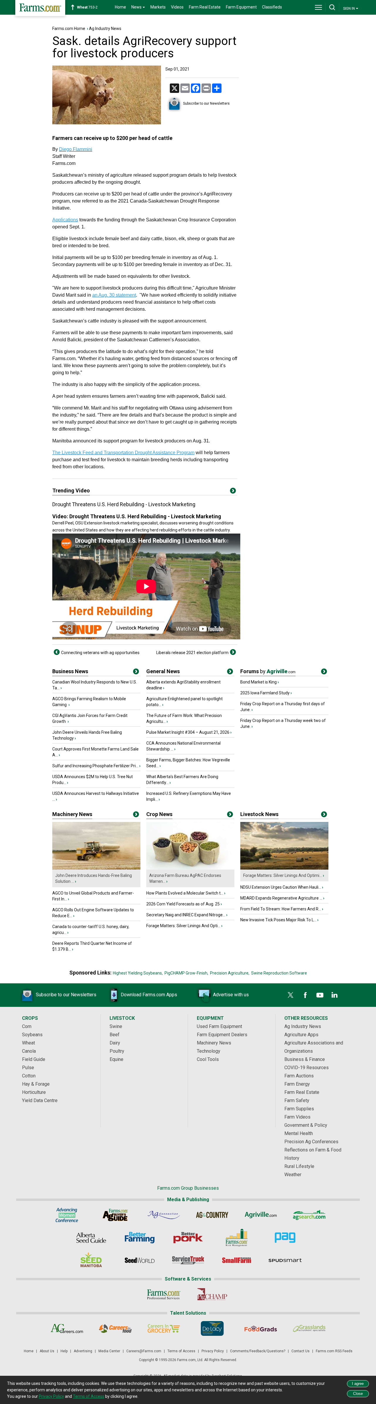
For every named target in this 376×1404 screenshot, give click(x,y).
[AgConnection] (163, 1215)
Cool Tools (208, 1059)
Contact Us (300, 1351)
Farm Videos (297, 1117)
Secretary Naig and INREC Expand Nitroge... (185, 914)
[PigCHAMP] (212, 1294)
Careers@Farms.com (143, 1351)
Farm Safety (296, 1100)
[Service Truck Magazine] (188, 1260)
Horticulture (34, 1092)
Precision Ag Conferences (311, 1141)
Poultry (117, 1051)
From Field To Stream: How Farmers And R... (280, 909)
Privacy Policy (213, 1351)
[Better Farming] (139, 1237)
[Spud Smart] (285, 1260)
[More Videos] (233, 491)
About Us (47, 1351)
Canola (29, 1051)
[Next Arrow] (233, 652)
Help (64, 1351)
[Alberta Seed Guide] (91, 1237)
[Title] (136, 672)
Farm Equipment (241, 7)
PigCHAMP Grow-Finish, (186, 973)
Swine (116, 1026)
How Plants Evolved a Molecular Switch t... (184, 893)
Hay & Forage (36, 1084)
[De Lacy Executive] (212, 1328)
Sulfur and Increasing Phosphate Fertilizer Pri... (95, 765)
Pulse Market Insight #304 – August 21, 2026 (187, 732)
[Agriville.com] (260, 1215)
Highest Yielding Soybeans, (138, 973)
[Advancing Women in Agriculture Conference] (66, 1215)
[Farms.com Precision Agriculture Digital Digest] (285, 1237)
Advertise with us (231, 994)
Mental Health (298, 1133)
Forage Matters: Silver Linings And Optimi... (282, 875)
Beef (115, 1034)
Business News (70, 671)
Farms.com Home (68, 28)
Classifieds (272, 7)
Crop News (159, 814)
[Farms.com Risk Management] (236, 1237)
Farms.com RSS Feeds (334, 1351)
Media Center (109, 1351)
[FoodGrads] (260, 1328)
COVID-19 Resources (306, 1067)
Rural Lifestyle (299, 1166)
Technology (208, 1051)
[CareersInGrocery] (163, 1328)
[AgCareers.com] (66, 1328)
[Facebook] (305, 995)
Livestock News (259, 814)
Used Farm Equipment (219, 1026)
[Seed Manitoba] (91, 1260)
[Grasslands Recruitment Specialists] (309, 1328)
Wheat (28, 1043)
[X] (290, 995)
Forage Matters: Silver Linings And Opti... (183, 925)
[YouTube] (320, 995)
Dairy (115, 1043)
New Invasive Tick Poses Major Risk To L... (278, 919)
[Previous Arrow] (56, 652)
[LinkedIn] (334, 995)
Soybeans (32, 1034)
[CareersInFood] (115, 1328)
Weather (292, 1174)
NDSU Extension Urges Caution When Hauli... (280, 887)
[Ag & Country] (212, 1215)
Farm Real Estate (205, 7)
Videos (177, 7)
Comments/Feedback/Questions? (257, 1351)
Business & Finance (304, 1059)
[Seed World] (139, 1260)
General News (163, 671)
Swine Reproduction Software (279, 973)
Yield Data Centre (40, 1100)
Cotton (29, 1076)
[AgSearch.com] (309, 1215)
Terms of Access (181, 1351)
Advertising (83, 1351)
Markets (158, 7)
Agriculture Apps (301, 1034)
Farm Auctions (299, 1076)
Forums (268, 671)
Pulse (28, 1067)
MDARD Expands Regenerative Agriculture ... (281, 898)
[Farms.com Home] (40, 8)
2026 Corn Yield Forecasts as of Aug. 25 (183, 904)
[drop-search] (332, 7)
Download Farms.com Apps (149, 994)
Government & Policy (305, 1125)
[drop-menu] (318, 7)
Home (120, 7)
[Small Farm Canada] (236, 1260)
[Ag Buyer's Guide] (115, 1215)
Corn (26, 1026)
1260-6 (90, 7)
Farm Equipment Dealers (222, 1034)
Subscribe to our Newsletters (206, 103)
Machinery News (72, 814)
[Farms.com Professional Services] (163, 1294)
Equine (116, 1059)
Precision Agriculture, (229, 973)
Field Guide (33, 1059)
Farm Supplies (299, 1109)
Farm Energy (297, 1084)
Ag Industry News (105, 28)
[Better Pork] (188, 1237)
